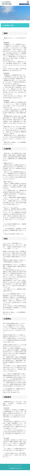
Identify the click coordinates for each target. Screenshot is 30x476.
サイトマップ (10, 465)
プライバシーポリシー (17, 465)
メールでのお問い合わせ (24, 4)
